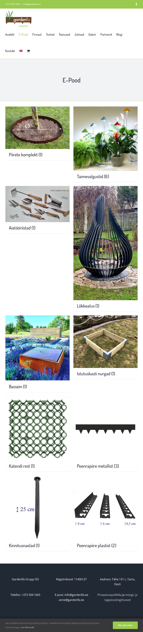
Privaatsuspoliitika (109, 595)
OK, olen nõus (125, 625)
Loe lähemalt (27, 627)
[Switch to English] (20, 50)
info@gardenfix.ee (32, 4)
